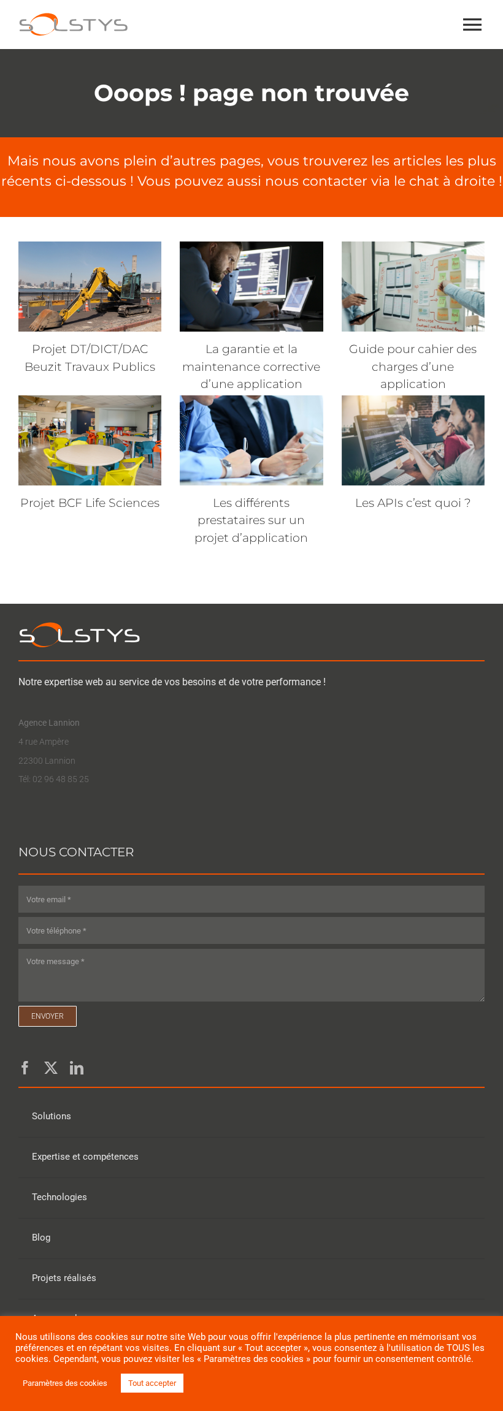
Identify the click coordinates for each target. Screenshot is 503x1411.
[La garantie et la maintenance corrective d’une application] (251, 287)
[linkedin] (76, 1067)
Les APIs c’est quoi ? (413, 503)
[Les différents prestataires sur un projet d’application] (251, 440)
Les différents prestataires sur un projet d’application (251, 520)
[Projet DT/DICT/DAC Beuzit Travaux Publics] (89, 287)
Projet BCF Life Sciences (89, 503)
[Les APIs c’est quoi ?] (413, 440)
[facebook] (25, 1067)
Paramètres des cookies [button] (65, 1383)
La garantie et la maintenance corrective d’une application (251, 366)
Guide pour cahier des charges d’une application (413, 366)
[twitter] (51, 1067)
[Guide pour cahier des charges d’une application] (413, 287)
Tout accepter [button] (152, 1383)
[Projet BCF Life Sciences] (89, 440)
